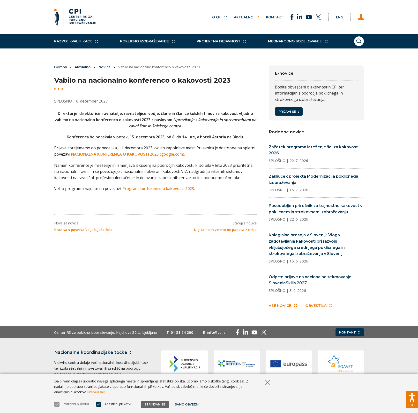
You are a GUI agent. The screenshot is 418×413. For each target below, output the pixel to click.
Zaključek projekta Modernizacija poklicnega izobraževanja (313, 179)
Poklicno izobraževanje (144, 41)
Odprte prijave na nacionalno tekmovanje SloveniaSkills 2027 (310, 280)
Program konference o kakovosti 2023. (158, 188)
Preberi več (96, 392)
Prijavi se (287, 111)
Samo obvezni (187, 404)
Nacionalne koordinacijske (90, 352)
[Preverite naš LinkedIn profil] (299, 17)
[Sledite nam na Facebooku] (292, 17)
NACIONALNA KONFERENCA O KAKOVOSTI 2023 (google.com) (127, 154)
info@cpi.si (216, 332)
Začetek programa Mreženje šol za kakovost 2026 (313, 150)
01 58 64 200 (182, 332)
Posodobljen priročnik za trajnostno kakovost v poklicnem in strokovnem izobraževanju (315, 208)
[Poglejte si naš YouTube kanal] (309, 17)
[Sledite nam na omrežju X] (318, 17)
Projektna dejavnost (218, 41)
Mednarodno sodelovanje (295, 41)
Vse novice (280, 305)
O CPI (217, 17)
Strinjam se (154, 404)
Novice (104, 66)
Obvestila (316, 305)
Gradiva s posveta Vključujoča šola (83, 229)
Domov (60, 66)
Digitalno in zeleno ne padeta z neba (225, 229)
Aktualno (244, 17)
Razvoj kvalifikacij (73, 41)
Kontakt (274, 17)
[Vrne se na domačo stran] (75, 17)
